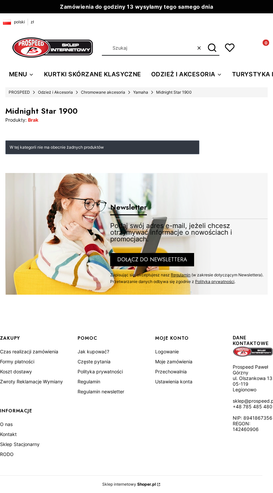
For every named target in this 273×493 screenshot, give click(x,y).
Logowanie (167, 351)
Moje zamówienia (173, 361)
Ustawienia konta (173, 381)
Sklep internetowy (129, 484)
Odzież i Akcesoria (55, 92)
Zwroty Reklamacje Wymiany (31, 381)
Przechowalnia (171, 371)
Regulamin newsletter (101, 391)
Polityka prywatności (100, 371)
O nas (6, 424)
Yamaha (140, 92)
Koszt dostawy (16, 371)
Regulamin (180, 274)
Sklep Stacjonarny (20, 444)
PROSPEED (19, 92)
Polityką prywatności (214, 281)
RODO (7, 454)
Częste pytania (94, 361)
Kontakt (8, 434)
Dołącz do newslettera (152, 259)
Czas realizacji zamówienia (29, 351)
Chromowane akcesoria (103, 92)
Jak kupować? (93, 351)
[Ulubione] (230, 48)
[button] (211, 48)
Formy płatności (17, 361)
